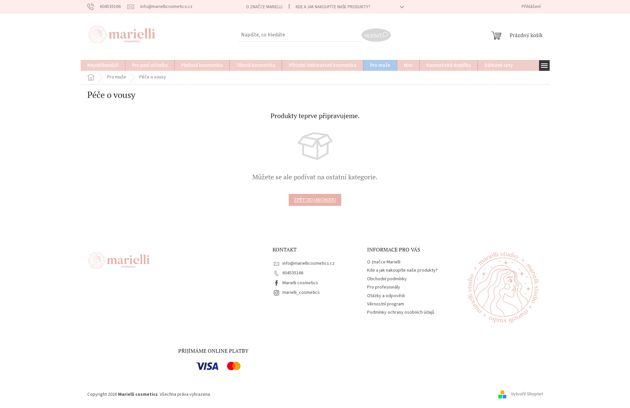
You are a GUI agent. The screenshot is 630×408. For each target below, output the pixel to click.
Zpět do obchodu (315, 200)
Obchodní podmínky (387, 279)
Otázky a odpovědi (386, 296)
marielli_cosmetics (301, 292)
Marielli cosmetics (300, 283)
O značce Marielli (264, 7)
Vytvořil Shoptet (527, 394)
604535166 (292, 273)
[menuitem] (103, 65)
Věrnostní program (385, 304)
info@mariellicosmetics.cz (308, 263)
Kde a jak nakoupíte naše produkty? (333, 7)
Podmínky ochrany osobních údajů (400, 312)
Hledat (373, 35)
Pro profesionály (383, 287)
